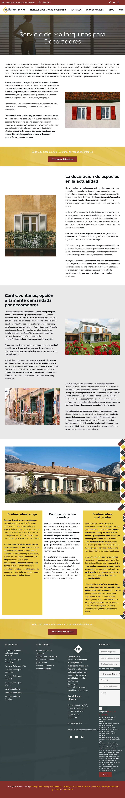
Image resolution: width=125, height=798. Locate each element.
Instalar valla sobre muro (46, 656)
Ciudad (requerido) (107, 668)
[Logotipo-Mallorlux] (9, 9)
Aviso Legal (67, 786)
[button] (68, 9)
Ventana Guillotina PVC (14, 692)
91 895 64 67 (75, 723)
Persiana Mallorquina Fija (15, 666)
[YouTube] (114, 2)
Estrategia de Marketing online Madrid (45, 786)
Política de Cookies (99, 786)
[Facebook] (110, 2)
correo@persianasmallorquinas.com (84, 730)
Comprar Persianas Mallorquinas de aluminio (13, 653)
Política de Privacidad (81, 786)
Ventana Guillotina (12, 689)
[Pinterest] (118, 2)
